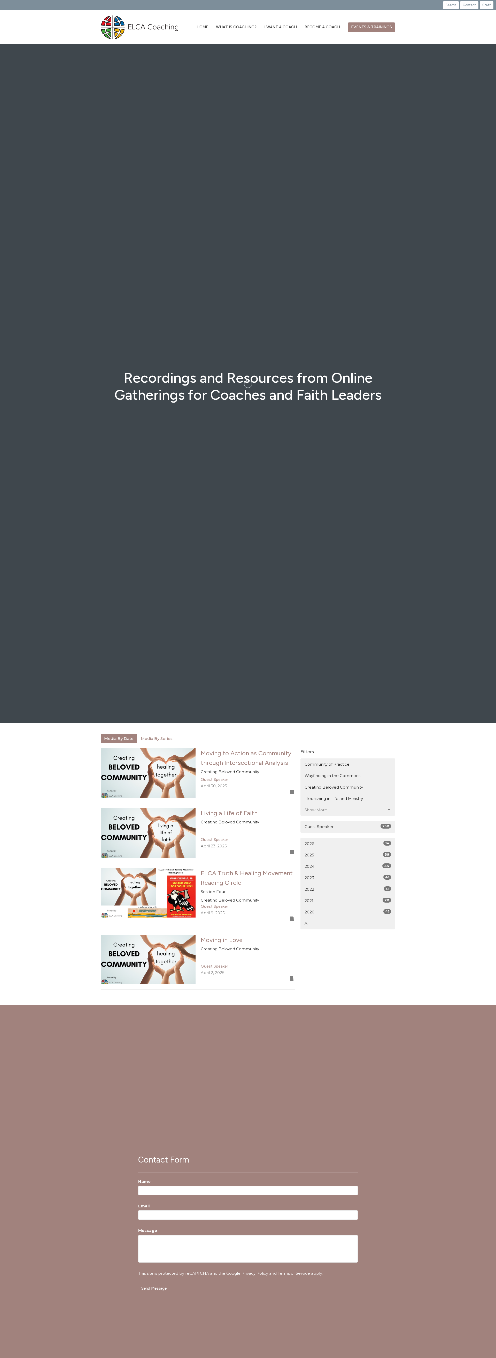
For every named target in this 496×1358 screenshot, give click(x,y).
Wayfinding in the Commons (332, 775)
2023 (347, 877)
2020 (347, 911)
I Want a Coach (280, 27)
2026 (347, 843)
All (307, 923)
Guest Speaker (347, 826)
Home (202, 27)
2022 (347, 889)
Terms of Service (294, 1273)
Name (144, 1181)
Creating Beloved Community (334, 787)
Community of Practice (327, 764)
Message (147, 1230)
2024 (347, 866)
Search (451, 5)
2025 (347, 854)
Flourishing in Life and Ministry (334, 798)
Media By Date (119, 738)
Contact (469, 5)
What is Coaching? (236, 27)
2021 (347, 900)
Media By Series (157, 738)
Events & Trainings (371, 27)
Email (144, 1206)
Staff (486, 5)
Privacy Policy (255, 1273)
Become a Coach (322, 27)
